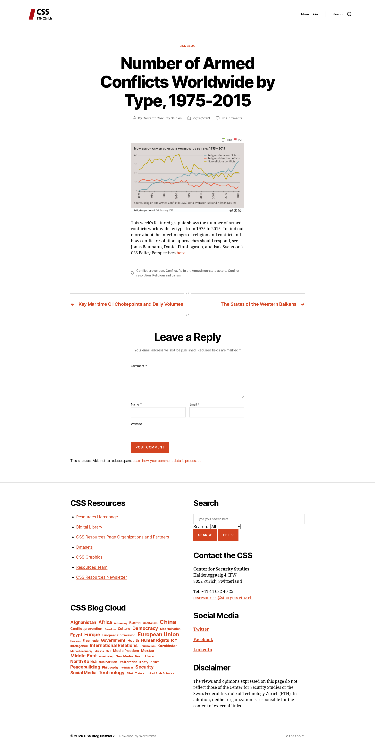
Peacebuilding (85, 666)
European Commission (119, 635)
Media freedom (126, 651)
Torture (139, 673)
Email (194, 404)
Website (136, 424)
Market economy (81, 651)
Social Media (83, 672)
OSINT (154, 662)
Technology (112, 672)
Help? (228, 535)
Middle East (83, 656)
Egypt (76, 634)
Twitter (201, 629)
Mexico (147, 650)
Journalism (147, 646)
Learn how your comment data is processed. (167, 461)
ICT (174, 640)
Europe (92, 634)
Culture (124, 629)
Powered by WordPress (137, 736)
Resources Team (91, 567)
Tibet (130, 673)
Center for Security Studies (162, 118)
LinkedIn (202, 650)
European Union (158, 634)
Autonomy (120, 623)
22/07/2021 (201, 118)
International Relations (114, 645)
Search (205, 535)
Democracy (145, 628)
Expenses (75, 641)
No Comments (231, 118)
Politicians (127, 667)
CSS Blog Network (99, 736)
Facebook (203, 639)
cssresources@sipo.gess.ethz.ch (223, 598)
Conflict (171, 271)
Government (113, 640)
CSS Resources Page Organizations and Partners (122, 537)
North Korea (83, 661)
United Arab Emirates (160, 673)
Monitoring (106, 656)
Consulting (110, 629)
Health (133, 640)
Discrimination (170, 628)
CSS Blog (187, 46)
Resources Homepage (97, 516)
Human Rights (155, 640)
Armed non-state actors (209, 271)
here (181, 253)
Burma (135, 622)
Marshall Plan (103, 651)
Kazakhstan (167, 646)
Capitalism (150, 623)
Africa (105, 622)
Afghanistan (83, 622)
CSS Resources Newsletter (101, 577)
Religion (184, 271)
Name (136, 404)
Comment (139, 366)
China (168, 622)
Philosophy (110, 667)
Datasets (84, 547)
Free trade (91, 641)
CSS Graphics (89, 557)
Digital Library (89, 527)
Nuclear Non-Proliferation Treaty (123, 662)
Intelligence (79, 646)
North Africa (144, 656)
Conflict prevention (150, 271)
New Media (124, 656)
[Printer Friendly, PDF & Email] (232, 139)
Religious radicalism (166, 275)
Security (144, 667)
